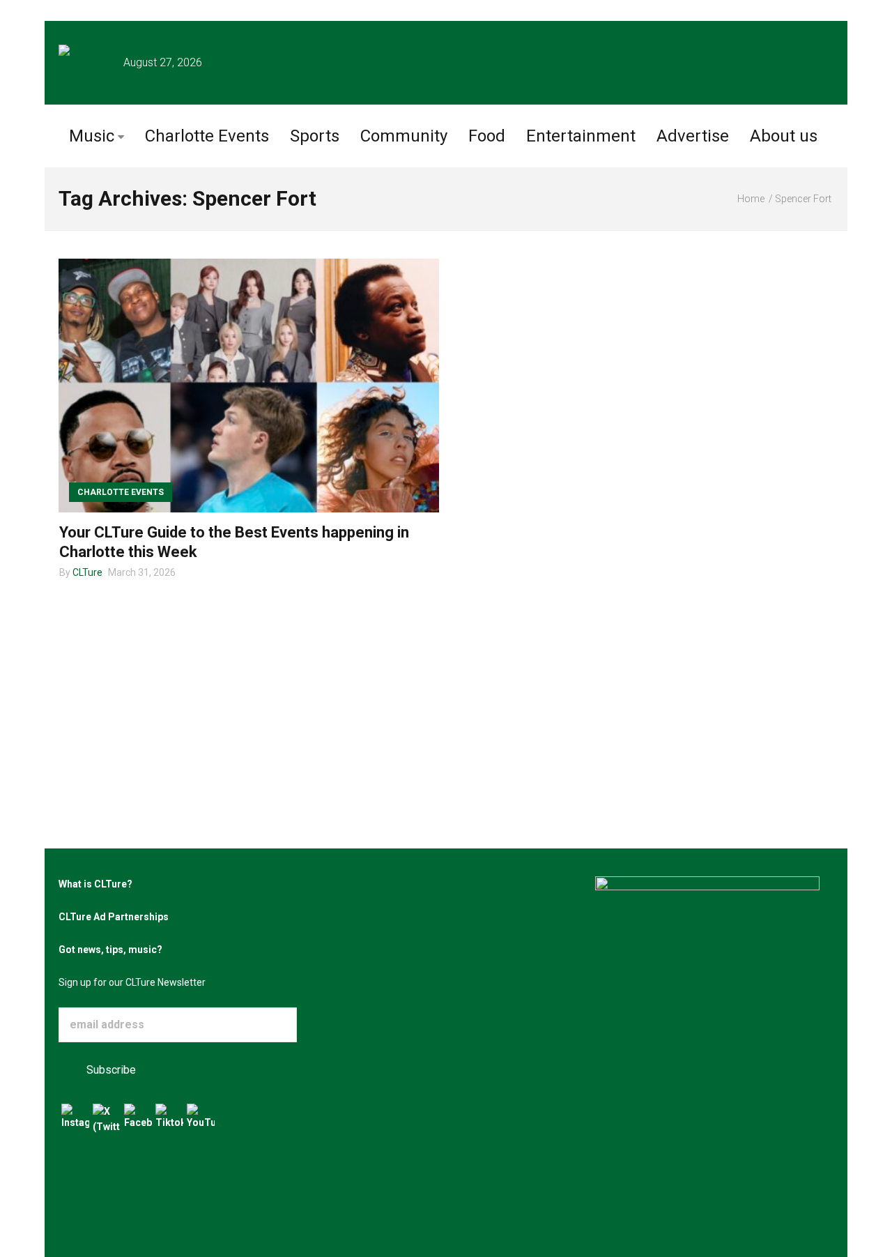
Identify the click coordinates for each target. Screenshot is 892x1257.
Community (403, 136)
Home (750, 198)
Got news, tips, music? (110, 949)
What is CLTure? (95, 884)
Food (486, 136)
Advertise (692, 136)
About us (783, 136)
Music (91, 136)
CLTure (87, 572)
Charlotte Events (207, 136)
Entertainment (581, 136)
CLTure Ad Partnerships (114, 916)
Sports (314, 136)
